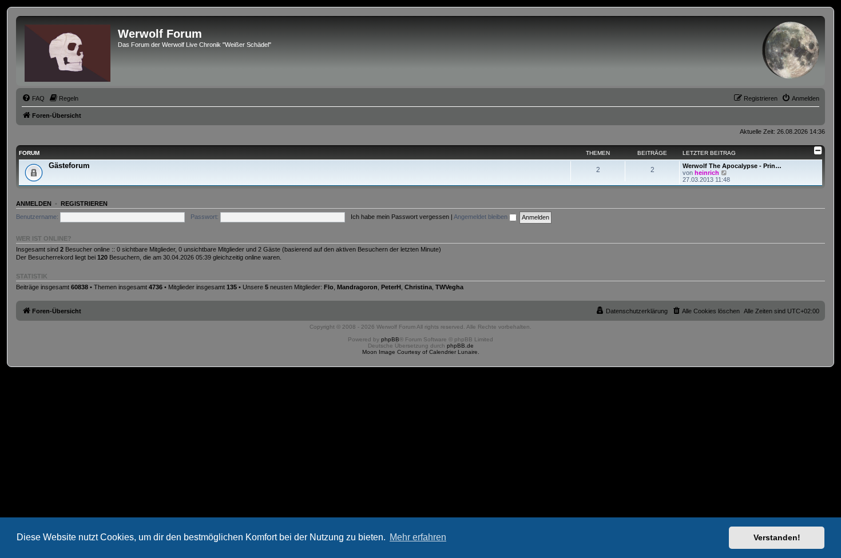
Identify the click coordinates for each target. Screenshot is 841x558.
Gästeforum (69, 165)
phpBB (390, 339)
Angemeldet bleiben (481, 216)
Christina (418, 287)
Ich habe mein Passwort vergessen (400, 216)
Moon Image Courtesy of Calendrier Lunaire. (420, 352)
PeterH (391, 287)
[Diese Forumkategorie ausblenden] (818, 150)
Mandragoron (357, 287)
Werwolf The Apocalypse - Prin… (732, 165)
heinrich (707, 172)
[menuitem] (33, 98)
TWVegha (449, 287)
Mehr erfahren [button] (418, 537)
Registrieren (84, 203)
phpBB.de (460, 345)
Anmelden (33, 203)
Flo (329, 287)
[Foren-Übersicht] (68, 51)
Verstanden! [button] (776, 537)
